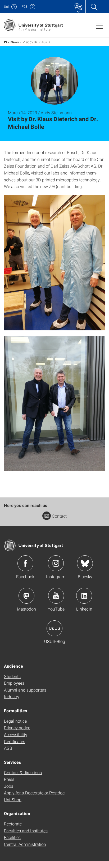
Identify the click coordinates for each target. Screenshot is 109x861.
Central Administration (25, 844)
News (15, 42)
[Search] (93, 6)
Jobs (8, 786)
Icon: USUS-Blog (54, 628)
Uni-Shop (12, 799)
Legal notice (15, 721)
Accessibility (15, 734)
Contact (59, 516)
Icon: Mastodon (26, 596)
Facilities (12, 837)
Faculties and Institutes (26, 830)
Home (5, 41)
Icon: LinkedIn (84, 596)
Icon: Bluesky (85, 563)
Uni (6, 6)
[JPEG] (54, 262)
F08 (24, 6)
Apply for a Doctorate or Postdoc (34, 792)
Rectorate (13, 823)
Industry (11, 696)
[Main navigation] (99, 25)
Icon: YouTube (56, 596)
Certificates (14, 741)
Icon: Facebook (25, 563)
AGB (8, 748)
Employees (14, 683)
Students (12, 676)
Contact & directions (23, 772)
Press (9, 779)
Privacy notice (17, 727)
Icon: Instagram (56, 563)
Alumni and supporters (25, 690)
